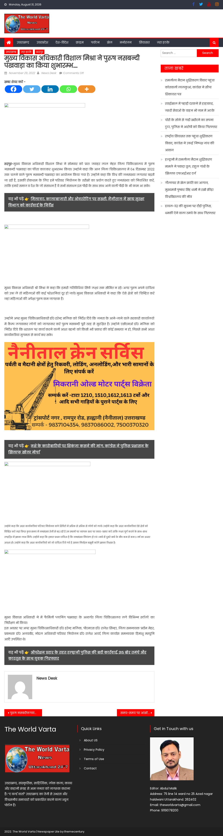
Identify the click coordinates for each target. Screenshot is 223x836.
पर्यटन (95, 42)
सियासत (144, 42)
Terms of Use (94, 759)
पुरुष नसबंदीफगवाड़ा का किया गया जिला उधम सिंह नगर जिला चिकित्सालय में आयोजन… (26, 713)
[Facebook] (13, 89)
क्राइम (80, 42)
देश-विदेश (62, 42)
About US (91, 740)
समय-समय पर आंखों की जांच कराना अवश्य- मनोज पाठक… (137, 713)
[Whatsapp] (68, 89)
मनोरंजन (126, 42)
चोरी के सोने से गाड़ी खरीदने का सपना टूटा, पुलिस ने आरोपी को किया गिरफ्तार (191, 123)
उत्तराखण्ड (23, 42)
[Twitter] (32, 89)
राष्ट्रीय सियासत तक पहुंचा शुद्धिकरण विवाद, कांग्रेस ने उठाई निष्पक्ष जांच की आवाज (189, 143)
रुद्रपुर (39, 52)
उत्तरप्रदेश (42, 42)
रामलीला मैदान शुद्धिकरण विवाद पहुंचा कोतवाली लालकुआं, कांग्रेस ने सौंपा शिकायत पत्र (190, 87)
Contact (90, 768)
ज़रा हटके (163, 42)
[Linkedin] (50, 89)
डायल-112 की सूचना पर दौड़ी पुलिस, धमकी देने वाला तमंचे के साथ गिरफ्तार (190, 209)
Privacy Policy (94, 749)
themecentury (74, 831)
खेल (109, 42)
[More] (86, 89)
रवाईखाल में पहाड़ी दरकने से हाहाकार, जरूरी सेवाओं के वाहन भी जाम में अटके (190, 107)
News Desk (48, 73)
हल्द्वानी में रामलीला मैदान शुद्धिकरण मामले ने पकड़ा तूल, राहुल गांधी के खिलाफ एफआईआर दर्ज (188, 166)
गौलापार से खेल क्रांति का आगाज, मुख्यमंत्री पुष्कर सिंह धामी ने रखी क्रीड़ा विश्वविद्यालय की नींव (189, 190)
